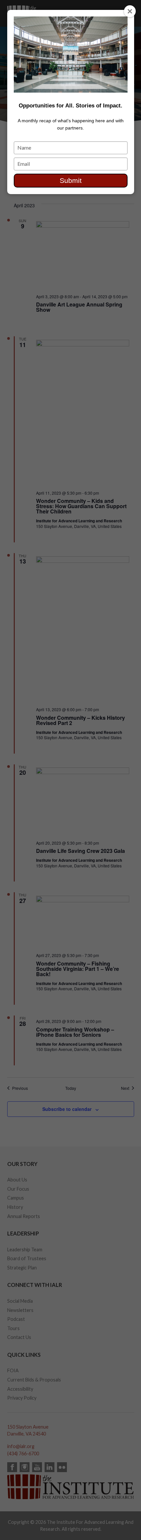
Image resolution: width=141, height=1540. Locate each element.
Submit (71, 180)
